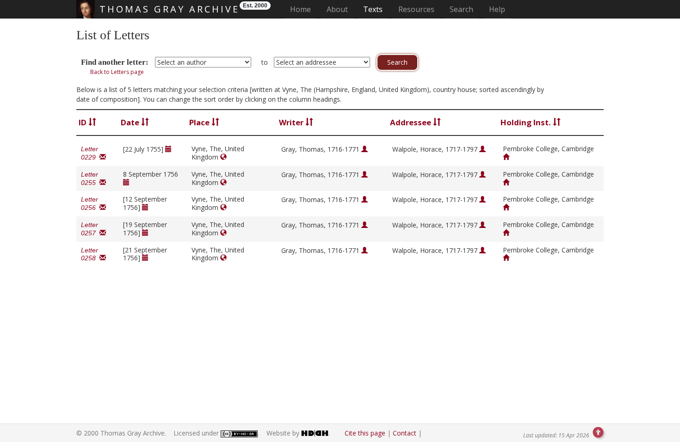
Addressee (411, 122)
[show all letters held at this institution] (506, 157)
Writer (292, 122)
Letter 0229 (90, 153)
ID (83, 122)
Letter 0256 (90, 203)
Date (131, 122)
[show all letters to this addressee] (482, 149)
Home (303, 9)
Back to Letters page (117, 72)
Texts (373, 9)
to (264, 62)
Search (461, 9)
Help (497, 9)
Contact (404, 433)
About (337, 9)
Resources (416, 9)
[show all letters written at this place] (223, 157)
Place (200, 122)
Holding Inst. (527, 122)
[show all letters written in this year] (168, 149)
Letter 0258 (90, 254)
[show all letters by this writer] (364, 149)
